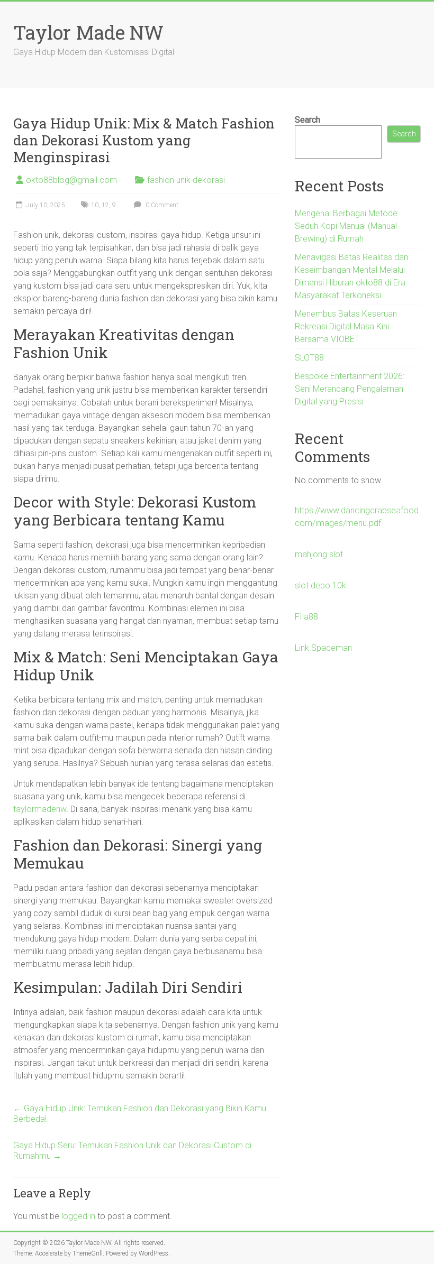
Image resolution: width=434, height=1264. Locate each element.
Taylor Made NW (88, 32)
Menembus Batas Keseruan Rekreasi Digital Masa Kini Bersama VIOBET (346, 326)
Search (307, 120)
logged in (78, 1216)
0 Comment (161, 205)
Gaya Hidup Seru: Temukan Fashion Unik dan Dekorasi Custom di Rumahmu (132, 1150)
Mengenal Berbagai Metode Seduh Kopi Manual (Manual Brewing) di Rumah (346, 226)
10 (94, 205)
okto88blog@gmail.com (71, 180)
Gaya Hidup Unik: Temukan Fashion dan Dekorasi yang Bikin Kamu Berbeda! (139, 1113)
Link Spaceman (323, 648)
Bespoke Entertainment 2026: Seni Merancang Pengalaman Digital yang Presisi (349, 389)
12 (105, 205)
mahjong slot (319, 554)
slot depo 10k (320, 585)
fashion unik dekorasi (186, 180)
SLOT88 (309, 358)
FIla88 (306, 617)
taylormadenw (39, 809)
